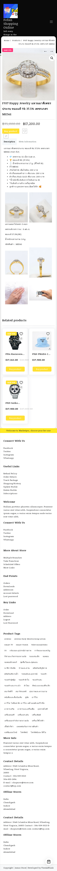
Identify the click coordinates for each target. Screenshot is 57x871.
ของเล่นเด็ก (34, 656)
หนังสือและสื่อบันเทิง (13, 697)
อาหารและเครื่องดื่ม (26, 709)
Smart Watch (22, 644)
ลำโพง (26, 685)
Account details (11, 593)
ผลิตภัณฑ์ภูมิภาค (40, 668)
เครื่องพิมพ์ (36, 715)
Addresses (8, 589)
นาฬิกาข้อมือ (10, 668)
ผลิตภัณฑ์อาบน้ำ (11, 674)
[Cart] (48, 861)
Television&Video (39, 644)
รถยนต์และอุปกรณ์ (30, 674)
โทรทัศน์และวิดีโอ (38, 732)
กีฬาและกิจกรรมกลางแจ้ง (15, 656)
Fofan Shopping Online (10, 24)
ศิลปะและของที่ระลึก (41, 685)
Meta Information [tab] (27, 141)
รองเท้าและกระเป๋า (12, 685)
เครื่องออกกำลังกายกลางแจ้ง (16, 720)
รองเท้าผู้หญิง (10, 680)
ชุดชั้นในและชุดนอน (29, 662)
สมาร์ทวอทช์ (21, 691)
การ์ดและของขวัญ (42, 650)
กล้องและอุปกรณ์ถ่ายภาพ (20, 650)
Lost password (10, 596)
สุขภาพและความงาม (38, 691)
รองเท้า (44, 674)
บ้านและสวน (24, 668)
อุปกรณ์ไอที (43, 709)
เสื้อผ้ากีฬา (8, 726)
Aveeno (7, 639)
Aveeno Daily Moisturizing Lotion (30, 639)
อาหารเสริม (9, 709)
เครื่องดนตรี (9, 715)
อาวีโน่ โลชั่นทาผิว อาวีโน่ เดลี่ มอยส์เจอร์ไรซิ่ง (24, 703)
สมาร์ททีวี (8, 691)
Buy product (10, 131)
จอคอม (46, 656)
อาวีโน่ (35, 697)
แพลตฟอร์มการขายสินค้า (27, 726)
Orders (6, 583)
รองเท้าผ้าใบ (24, 680)
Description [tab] (9, 141)
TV (5, 650)
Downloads (9, 586)
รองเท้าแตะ (37, 680)
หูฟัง (27, 697)
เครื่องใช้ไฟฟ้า (38, 720)
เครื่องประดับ (23, 715)
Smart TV (8, 644)
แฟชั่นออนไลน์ (10, 732)
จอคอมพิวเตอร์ (10, 662)
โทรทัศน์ (24, 732)
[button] (52, 58)
